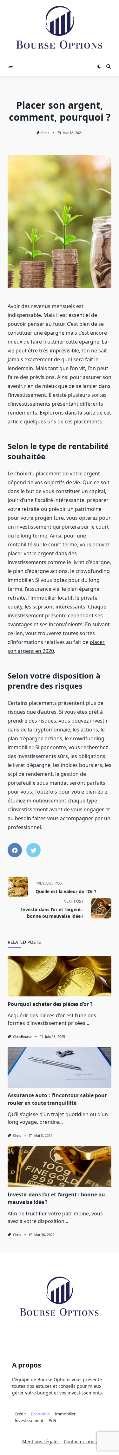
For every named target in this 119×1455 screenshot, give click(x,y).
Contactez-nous (80, 1442)
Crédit (20, 1414)
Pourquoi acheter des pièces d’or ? (50, 1004)
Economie (40, 1414)
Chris (45, 133)
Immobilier (65, 1414)
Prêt (52, 1420)
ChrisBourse (22, 1036)
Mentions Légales (41, 1442)
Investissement (29, 1420)
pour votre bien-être (82, 791)
